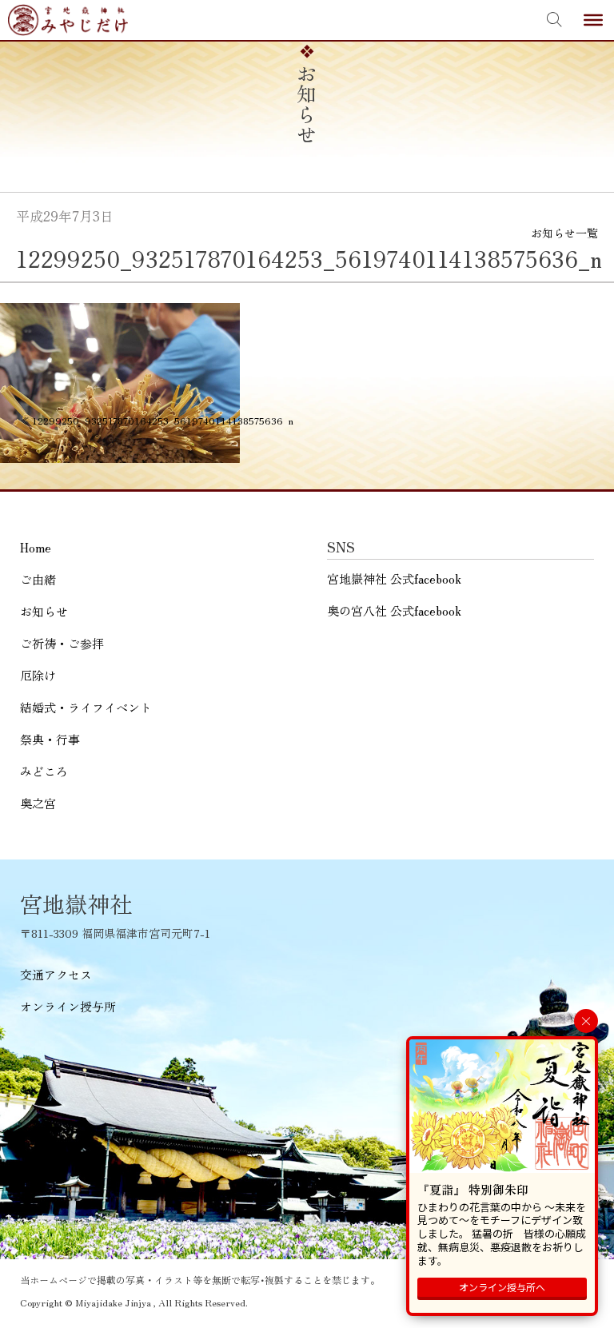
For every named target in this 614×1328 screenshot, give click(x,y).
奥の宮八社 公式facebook (394, 610)
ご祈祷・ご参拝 (62, 643)
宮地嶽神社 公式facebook (394, 578)
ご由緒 (38, 579)
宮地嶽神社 (68, 20)
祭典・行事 (50, 739)
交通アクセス (56, 974)
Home (35, 547)
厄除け (38, 675)
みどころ (44, 771)
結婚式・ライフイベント (86, 707)
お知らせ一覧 (564, 233)
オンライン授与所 (68, 1006)
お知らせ (44, 611)
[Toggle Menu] (593, 20)
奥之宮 (38, 803)
